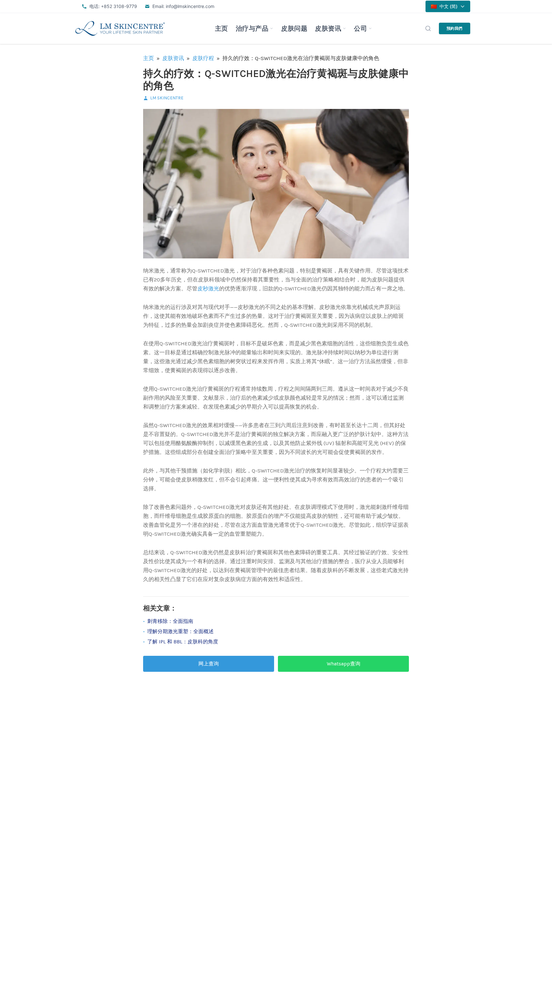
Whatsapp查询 (343, 664)
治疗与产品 (252, 28)
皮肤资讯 (328, 28)
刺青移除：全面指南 (170, 621)
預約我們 (455, 28)
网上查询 (208, 664)
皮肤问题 (294, 28)
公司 (360, 28)
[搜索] (428, 28)
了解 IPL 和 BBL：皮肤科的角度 (182, 642)
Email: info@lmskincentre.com (183, 6)
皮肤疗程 (203, 58)
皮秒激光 (208, 288)
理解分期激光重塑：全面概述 (180, 631)
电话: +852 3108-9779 (113, 6)
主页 (221, 28)
